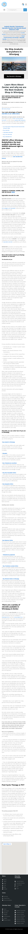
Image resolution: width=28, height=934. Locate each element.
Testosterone (19, 26)
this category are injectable (8, 208)
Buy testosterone (7, 136)
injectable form (5, 617)
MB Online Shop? (6, 108)
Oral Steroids (17, 28)
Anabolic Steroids (9, 26)
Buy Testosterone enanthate (10, 463)
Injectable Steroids (7, 28)
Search (25, 9)
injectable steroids (7, 241)
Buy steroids (6, 130)
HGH (17, 29)
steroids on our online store (10, 113)
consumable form (18, 617)
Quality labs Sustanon (20, 120)
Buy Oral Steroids (7, 134)
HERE (13, 192)
